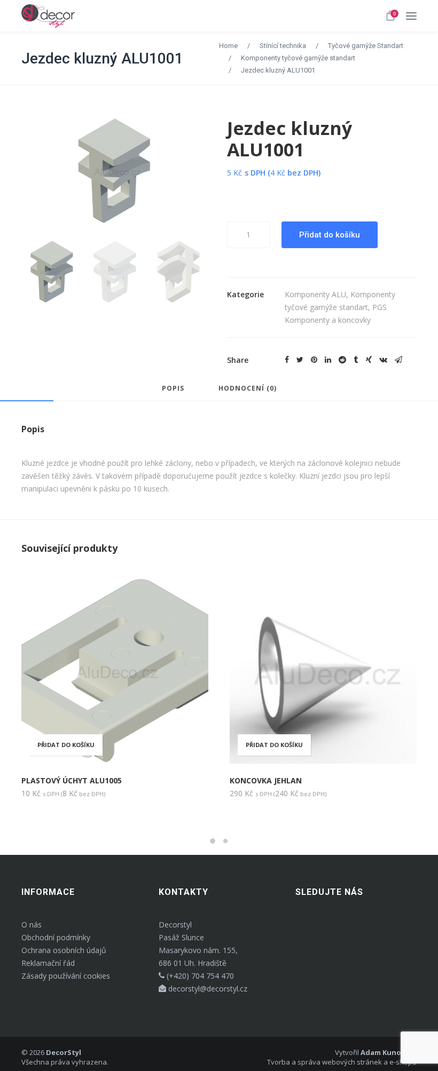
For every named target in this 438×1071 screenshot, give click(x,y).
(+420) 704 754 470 (199, 976)
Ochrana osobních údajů (63, 950)
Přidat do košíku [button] (274, 745)
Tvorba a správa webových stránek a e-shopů (342, 1062)
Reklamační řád (48, 963)
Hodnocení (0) (247, 389)
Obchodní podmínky (55, 937)
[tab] (173, 393)
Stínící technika (283, 46)
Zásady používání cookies (65, 976)
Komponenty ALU (315, 294)
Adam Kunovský (389, 1052)
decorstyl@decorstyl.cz (206, 988)
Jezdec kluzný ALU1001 (102, 58)
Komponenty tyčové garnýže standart (298, 58)
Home (228, 46)
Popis (173, 389)
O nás (31, 924)
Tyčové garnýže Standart (365, 46)
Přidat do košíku (329, 235)
